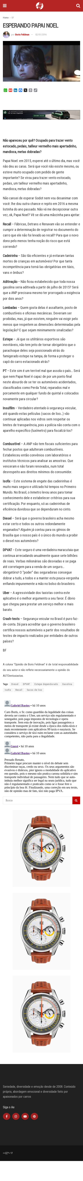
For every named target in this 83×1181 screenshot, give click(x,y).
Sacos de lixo (34, 690)
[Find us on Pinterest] (34, 1116)
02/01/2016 (41, 34)
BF (13, 17)
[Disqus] (41, 747)
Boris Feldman (22, 34)
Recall (18, 690)
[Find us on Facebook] (6, 1116)
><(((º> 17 (8, 1153)
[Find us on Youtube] (25, 1116)
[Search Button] (78, 6)
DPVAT (26, 684)
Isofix (8, 690)
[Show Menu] (5, 6)
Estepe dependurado (46, 684)
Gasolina (67, 684)
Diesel (15, 684)
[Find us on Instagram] (15, 1116)
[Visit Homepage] (39, 6)
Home (5, 17)
